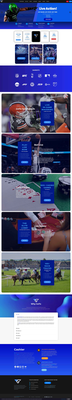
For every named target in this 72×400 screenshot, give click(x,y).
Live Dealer (35, 1)
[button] (46, 396)
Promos (47, 1)
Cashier (43, 1)
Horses (39, 1)
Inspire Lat (18, 397)
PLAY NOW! (20, 17)
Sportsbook (22, 1)
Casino (30, 1)
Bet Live (26, 1)
